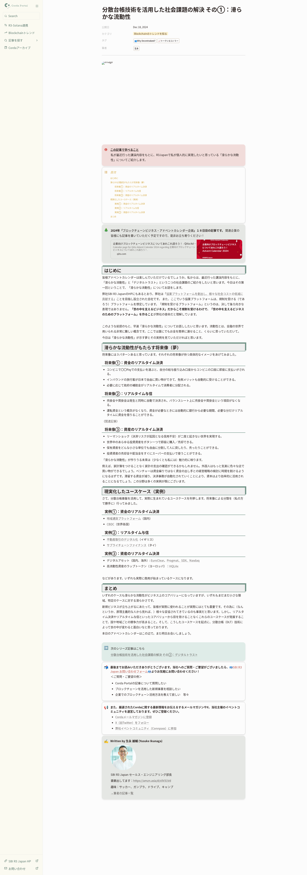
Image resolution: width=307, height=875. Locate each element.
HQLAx (173, 566)
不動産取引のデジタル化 (122, 539)
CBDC (110, 524)
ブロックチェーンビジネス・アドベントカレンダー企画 (158, 230)
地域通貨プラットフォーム (124, 518)
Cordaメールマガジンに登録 (133, 717)
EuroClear (157, 560)
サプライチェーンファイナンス (126, 545)
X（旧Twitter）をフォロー (132, 722)
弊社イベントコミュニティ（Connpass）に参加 (145, 728)
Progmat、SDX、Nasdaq (183, 560)
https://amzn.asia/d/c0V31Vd (152, 780)
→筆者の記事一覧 (122, 793)
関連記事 (110, 421)
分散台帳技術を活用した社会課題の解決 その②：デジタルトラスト (154, 654)
